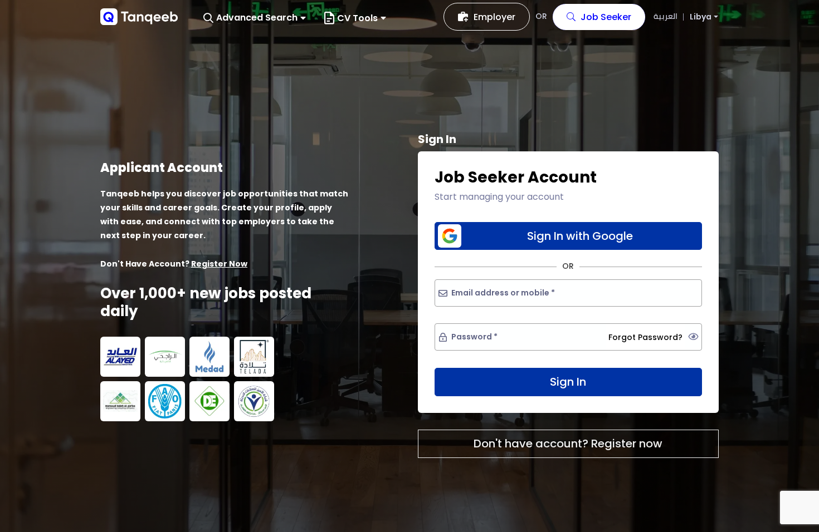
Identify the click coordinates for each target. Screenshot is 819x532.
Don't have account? (568, 443)
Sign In (568, 382)
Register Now (219, 263)
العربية (665, 16)
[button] (254, 18)
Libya (700, 17)
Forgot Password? (645, 337)
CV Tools (357, 18)
